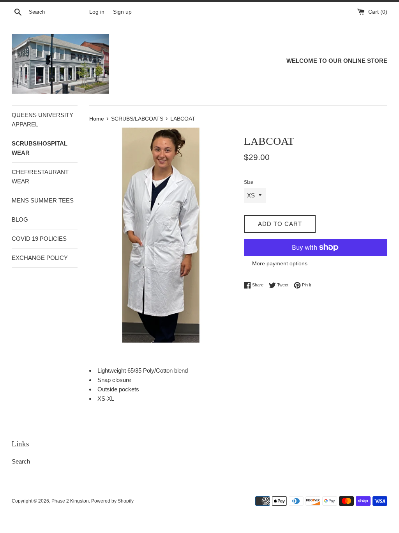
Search (21, 461)
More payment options (279, 263)
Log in (96, 12)
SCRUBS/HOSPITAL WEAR (39, 148)
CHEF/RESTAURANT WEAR (40, 177)
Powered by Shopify (112, 501)
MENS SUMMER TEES (43, 200)
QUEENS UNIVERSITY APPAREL (42, 120)
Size (248, 182)
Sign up (122, 12)
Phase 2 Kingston (70, 501)
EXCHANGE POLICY (40, 257)
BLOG (20, 219)
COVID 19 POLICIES (39, 238)
